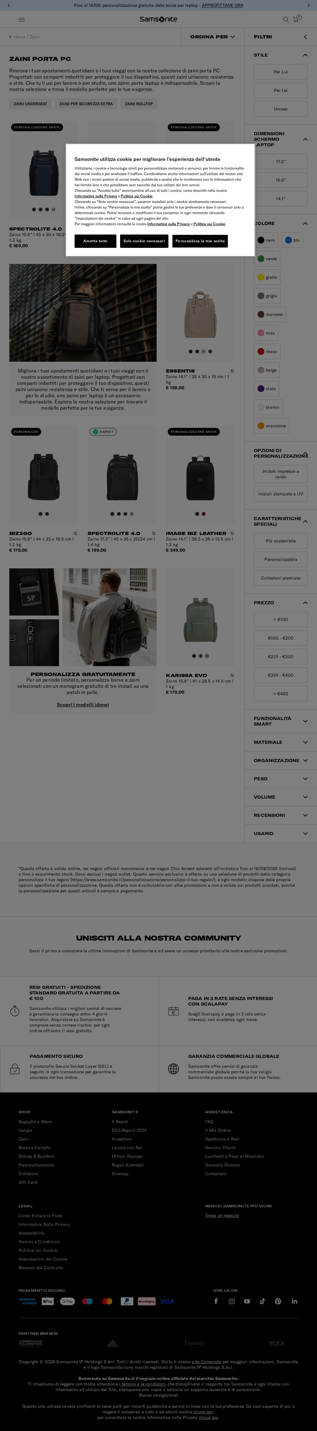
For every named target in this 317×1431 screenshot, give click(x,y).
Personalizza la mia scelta (200, 241)
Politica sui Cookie (137, 196)
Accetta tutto (95, 241)
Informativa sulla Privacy (96, 196)
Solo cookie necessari (144, 241)
